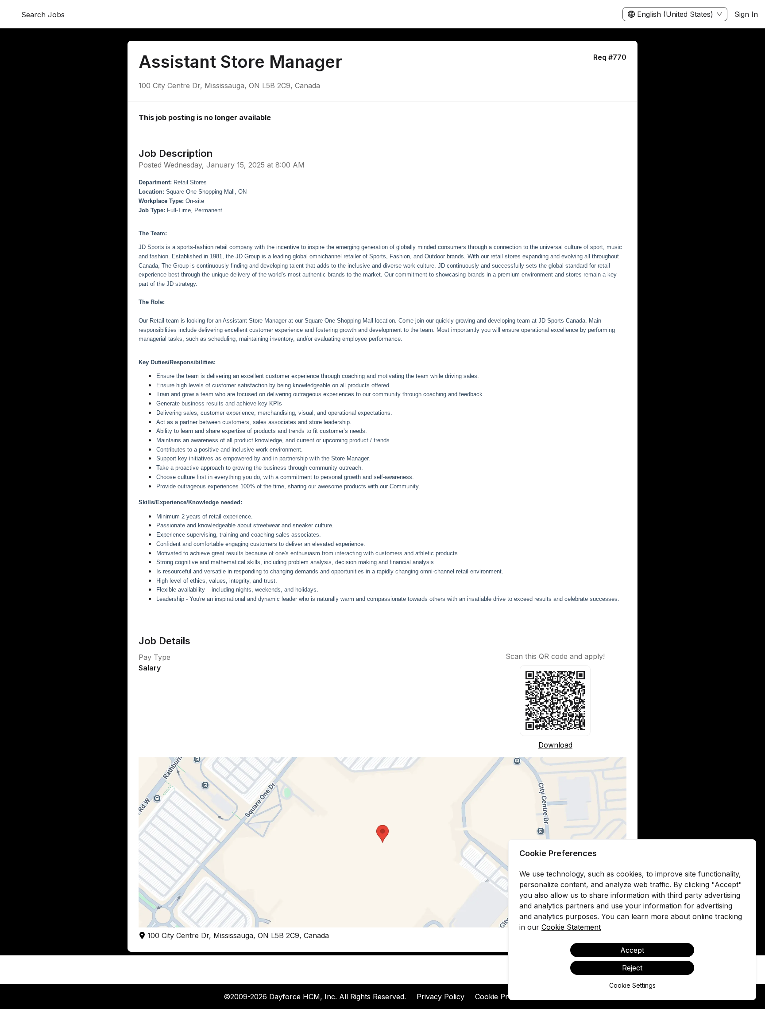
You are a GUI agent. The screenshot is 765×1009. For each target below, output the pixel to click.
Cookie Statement (571, 927)
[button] (382, 842)
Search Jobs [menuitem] (43, 14)
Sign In (746, 14)
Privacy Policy (440, 996)
